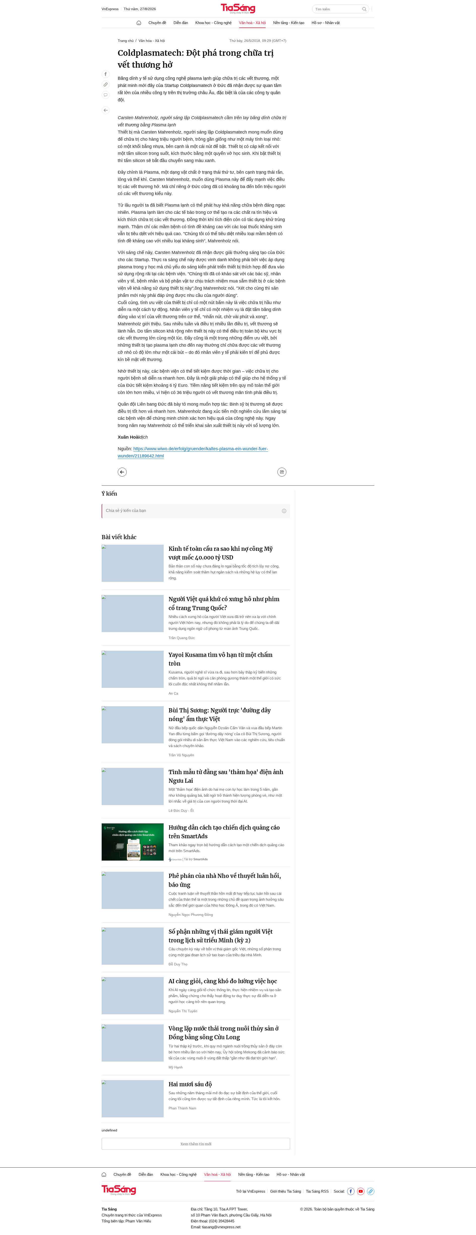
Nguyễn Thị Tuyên (183, 1011)
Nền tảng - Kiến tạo (288, 23)
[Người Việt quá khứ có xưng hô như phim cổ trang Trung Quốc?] (133, 613)
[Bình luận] (106, 95)
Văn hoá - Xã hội (252, 23)
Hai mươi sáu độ (190, 1084)
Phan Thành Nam (182, 1108)
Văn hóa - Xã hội (152, 41)
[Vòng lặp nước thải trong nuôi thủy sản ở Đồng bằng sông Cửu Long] (133, 1043)
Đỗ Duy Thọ (178, 964)
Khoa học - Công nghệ (213, 23)
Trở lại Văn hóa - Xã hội (126, 471)
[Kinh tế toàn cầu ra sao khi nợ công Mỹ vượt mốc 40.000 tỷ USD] (133, 563)
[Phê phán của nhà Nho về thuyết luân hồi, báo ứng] (133, 890)
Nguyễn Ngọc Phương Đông (191, 915)
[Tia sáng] (238, 9)
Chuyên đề (157, 23)
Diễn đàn (181, 23)
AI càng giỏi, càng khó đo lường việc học (223, 981)
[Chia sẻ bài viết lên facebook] (106, 74)
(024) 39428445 (221, 1221)
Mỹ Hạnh (176, 1067)
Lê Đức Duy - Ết (181, 811)
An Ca (173, 693)
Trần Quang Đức (182, 638)
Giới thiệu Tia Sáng (285, 1191)
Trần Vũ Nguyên (181, 755)
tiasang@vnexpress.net (221, 1227)
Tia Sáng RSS (317, 1191)
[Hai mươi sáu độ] (133, 1098)
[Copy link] (106, 84)
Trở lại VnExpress (250, 1191)
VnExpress (110, 9)
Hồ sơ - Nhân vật (326, 23)
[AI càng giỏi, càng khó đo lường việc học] (133, 995)
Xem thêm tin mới (195, 1144)
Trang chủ (126, 41)
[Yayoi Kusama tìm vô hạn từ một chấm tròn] (133, 669)
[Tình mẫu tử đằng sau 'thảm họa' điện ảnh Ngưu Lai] (133, 786)
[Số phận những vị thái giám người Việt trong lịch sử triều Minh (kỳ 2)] (133, 946)
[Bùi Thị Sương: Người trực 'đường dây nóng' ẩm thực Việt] (133, 724)
